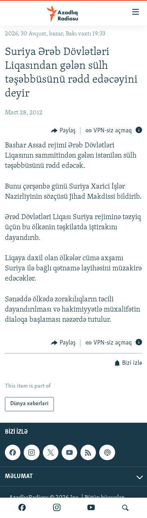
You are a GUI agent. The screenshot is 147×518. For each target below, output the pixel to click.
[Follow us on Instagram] (31, 452)
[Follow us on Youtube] (69, 452)
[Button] (63, 130)
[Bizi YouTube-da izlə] (91, 508)
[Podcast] (107, 452)
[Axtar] (125, 508)
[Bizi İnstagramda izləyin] (56, 508)
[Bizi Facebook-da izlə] (22, 508)
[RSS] (88, 452)
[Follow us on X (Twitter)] (50, 452)
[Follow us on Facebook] (12, 452)
